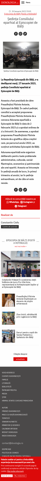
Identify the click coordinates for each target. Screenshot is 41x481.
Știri (4, 397)
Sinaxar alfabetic (9, 422)
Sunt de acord (7, 476)
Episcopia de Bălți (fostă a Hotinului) (20, 13)
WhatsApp (14, 201)
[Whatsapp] (20, 34)
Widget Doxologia (9, 432)
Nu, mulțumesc (20, 476)
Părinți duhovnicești (11, 411)
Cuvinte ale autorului (9, 226)
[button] (25, 2)
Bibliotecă (6, 387)
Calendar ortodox (9, 429)
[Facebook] (16, 34)
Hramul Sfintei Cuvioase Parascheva (17, 401)
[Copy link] (25, 34)
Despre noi (6, 449)
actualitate (20, 359)
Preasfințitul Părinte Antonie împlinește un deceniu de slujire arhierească (26, 300)
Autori (5, 408)
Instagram (28, 201)
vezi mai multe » (20, 246)
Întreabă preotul (9, 390)
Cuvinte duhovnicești (11, 376)
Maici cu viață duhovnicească (14, 415)
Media (4, 394)
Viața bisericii (8, 373)
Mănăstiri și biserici (11, 425)
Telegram (22, 205)
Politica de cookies (10, 453)
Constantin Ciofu (10, 222)
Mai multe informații (15, 471)
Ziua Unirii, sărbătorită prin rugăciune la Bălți (26, 315)
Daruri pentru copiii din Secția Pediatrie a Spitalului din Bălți (27, 334)
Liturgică (6, 383)
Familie (5, 380)
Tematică (6, 418)
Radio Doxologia (9, 436)
